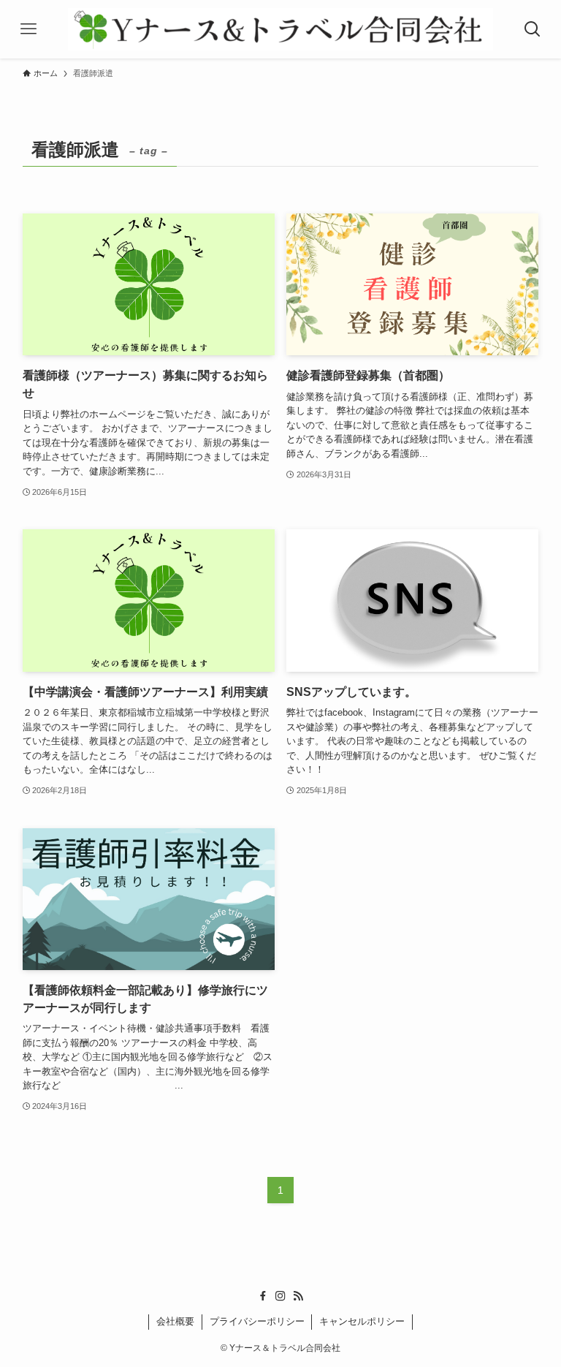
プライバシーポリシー (257, 1321)
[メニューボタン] (28, 29)
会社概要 (175, 1321)
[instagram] (280, 1296)
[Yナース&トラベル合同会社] (280, 29)
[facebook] (263, 1296)
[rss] (298, 1296)
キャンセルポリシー (362, 1321)
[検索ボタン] (532, 29)
